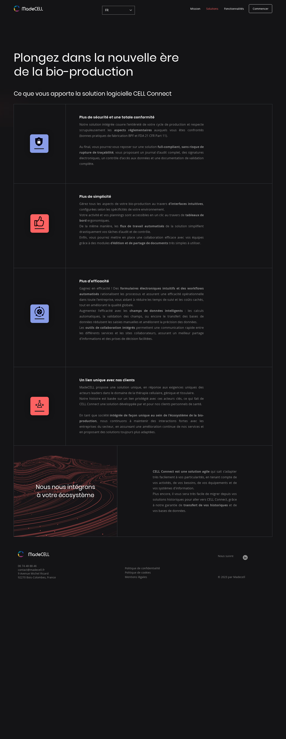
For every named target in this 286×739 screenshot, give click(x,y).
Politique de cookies (138, 572)
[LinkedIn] (245, 557)
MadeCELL (32, 9)
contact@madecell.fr (31, 570)
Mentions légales (136, 577)
